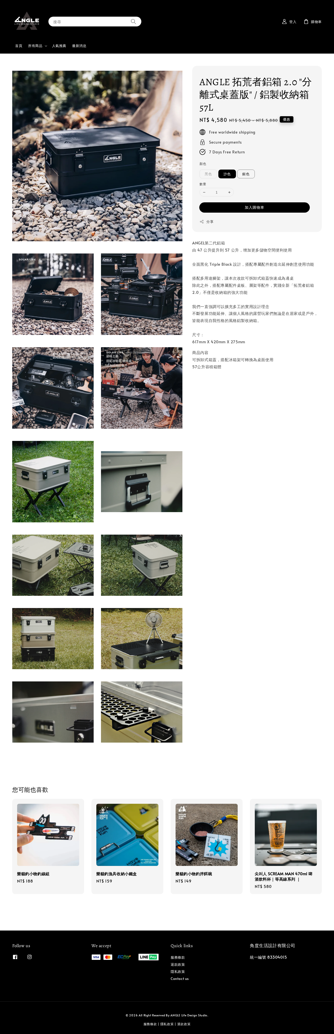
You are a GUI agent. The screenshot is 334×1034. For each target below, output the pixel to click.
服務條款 (178, 957)
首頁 (18, 45)
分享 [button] (209, 221)
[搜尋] (133, 21)
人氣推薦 (59, 45)
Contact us (180, 978)
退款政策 (178, 964)
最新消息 (79, 45)
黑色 (208, 174)
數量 (203, 184)
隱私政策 (178, 971)
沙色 (227, 174)
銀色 (246, 174)
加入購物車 (254, 207)
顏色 (203, 164)
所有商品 (35, 46)
